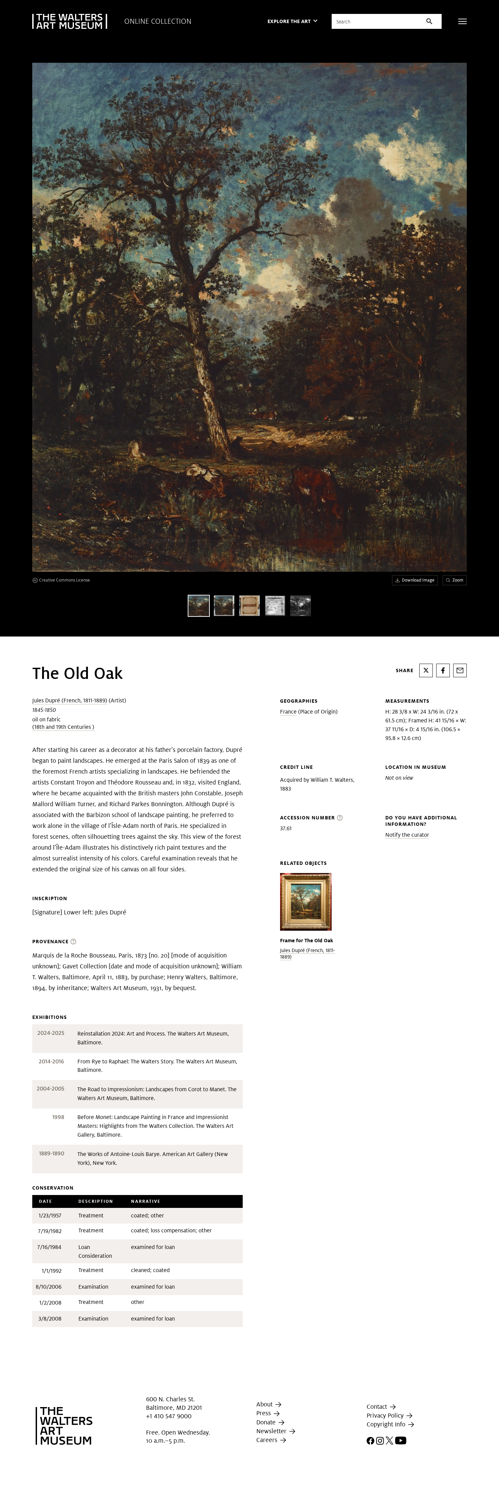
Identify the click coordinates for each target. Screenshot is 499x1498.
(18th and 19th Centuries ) (63, 727)
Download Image (418, 580)
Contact (378, 1406)
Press (264, 1413)
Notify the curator (407, 834)
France (288, 711)
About (265, 1404)
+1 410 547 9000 (168, 1416)
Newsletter (272, 1431)
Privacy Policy (386, 1415)
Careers (267, 1440)
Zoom (457, 580)
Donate (266, 1422)
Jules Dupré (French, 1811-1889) (69, 700)
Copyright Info (387, 1424)
